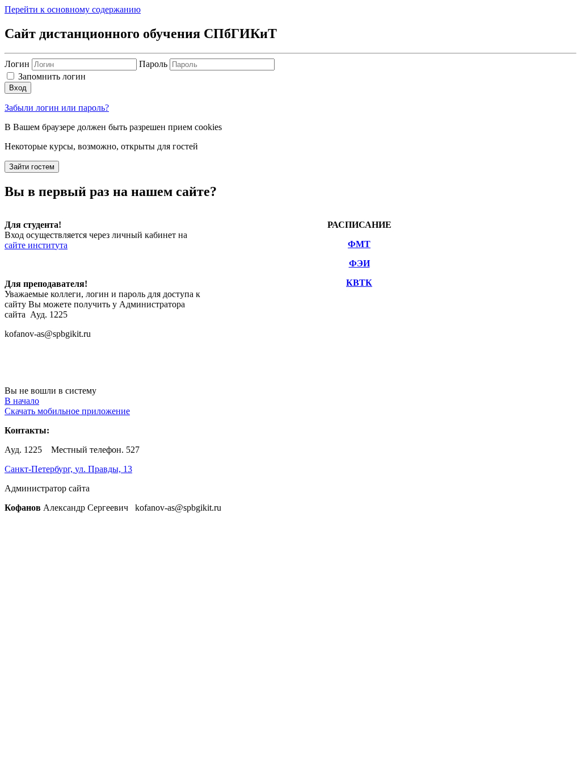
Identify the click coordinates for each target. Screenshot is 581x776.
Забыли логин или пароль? (57, 107)
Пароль (153, 64)
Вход (18, 88)
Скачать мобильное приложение (67, 411)
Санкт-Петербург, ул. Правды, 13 (68, 469)
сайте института (36, 245)
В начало (22, 401)
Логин (18, 64)
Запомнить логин (52, 76)
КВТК (359, 282)
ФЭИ (359, 263)
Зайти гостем (31, 166)
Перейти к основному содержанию (73, 9)
